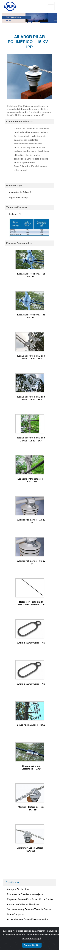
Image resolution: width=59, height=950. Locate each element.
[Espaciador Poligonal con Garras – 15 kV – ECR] (29, 341)
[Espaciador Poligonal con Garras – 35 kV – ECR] (29, 382)
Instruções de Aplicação (20, 192)
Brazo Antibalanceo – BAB (31, 725)
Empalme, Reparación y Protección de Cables (30, 899)
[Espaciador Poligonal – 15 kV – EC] (29, 259)
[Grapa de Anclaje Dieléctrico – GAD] (29, 751)
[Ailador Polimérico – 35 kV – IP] (29, 546)
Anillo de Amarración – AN (31, 642)
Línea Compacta (15, 914)
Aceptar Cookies (32, 945)
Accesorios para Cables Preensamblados (27, 919)
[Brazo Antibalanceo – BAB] (29, 710)
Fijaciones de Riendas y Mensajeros (25, 894)
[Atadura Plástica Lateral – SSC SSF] (29, 833)
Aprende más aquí (31, 938)
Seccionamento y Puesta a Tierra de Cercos (29, 909)
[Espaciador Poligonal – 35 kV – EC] (29, 300)
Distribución (13, 882)
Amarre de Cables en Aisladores (23, 904)
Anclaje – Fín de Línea (18, 889)
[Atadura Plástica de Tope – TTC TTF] (29, 793)
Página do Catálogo (18, 197)
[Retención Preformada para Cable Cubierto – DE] (29, 587)
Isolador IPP (15, 214)
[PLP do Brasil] (10, 10)
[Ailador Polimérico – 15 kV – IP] (29, 505)
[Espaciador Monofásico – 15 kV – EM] (29, 464)
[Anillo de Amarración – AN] (29, 628)
